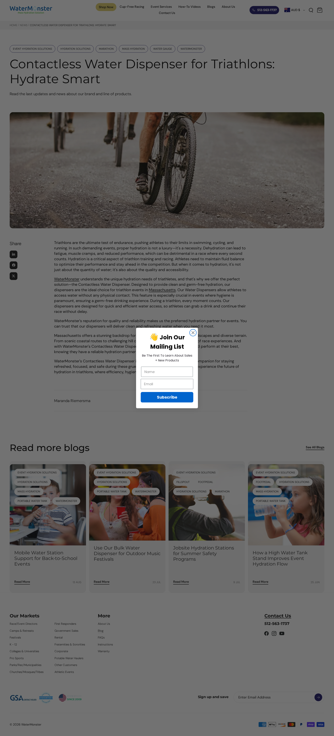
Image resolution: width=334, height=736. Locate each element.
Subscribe (167, 397)
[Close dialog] (193, 332)
